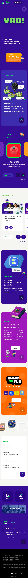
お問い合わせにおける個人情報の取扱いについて (11, 557)
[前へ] (18, 237)
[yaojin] (22, 58)
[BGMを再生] (24, 9)
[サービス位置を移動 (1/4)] (8, 175)
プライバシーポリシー (7, 555)
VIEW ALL (22, 179)
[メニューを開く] (25, 3)
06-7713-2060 (10, 528)
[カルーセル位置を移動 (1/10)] (8, 236)
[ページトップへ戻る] (23, 541)
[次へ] (23, 237)
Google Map (9, 537)
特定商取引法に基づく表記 (18, 555)
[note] (12, 573)
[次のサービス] (23, 175)
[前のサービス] (18, 175)
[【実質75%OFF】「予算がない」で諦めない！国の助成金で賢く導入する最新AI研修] (14, 57)
